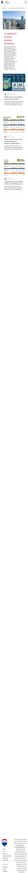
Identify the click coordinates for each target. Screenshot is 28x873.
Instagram (5, 867)
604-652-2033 (20, 845)
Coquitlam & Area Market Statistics (17, 8)
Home (4, 851)
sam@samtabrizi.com (20, 847)
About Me (5, 853)
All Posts (4, 8)
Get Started (5, 860)
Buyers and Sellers (7, 856)
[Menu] (25, 2)
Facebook (5, 871)
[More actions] (23, 94)
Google (4, 869)
